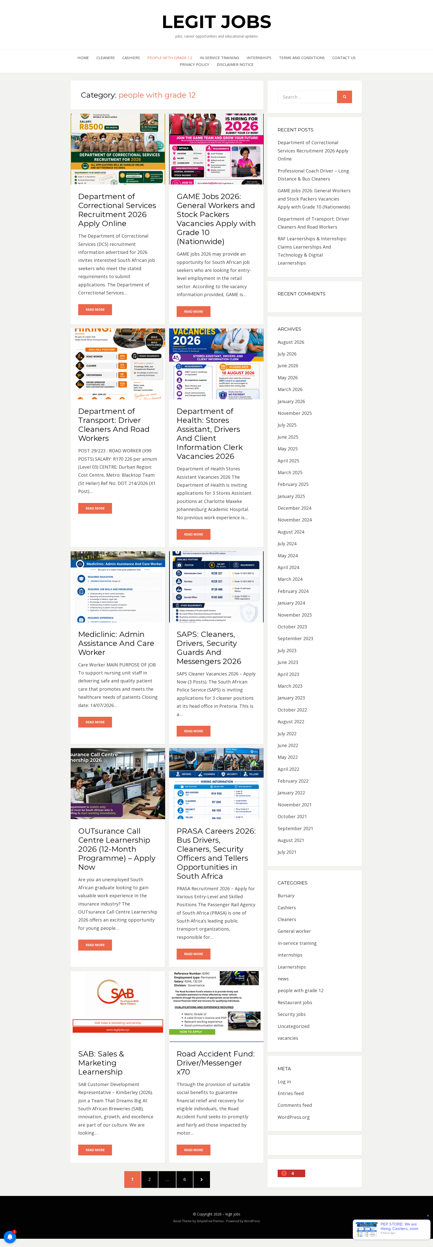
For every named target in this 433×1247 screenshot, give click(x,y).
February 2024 (293, 591)
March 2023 (290, 686)
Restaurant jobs (295, 1002)
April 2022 (288, 769)
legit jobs (216, 22)
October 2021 (292, 816)
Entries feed (291, 1093)
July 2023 (287, 650)
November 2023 (295, 615)
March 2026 (290, 389)
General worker (294, 931)
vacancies (288, 1038)
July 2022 (287, 734)
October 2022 (292, 710)
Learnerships (292, 967)
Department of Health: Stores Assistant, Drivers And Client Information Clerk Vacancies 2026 (210, 434)
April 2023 (288, 674)
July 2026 (287, 354)
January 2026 (291, 401)
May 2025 (288, 449)
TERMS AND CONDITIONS (302, 57)
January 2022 (291, 793)
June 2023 (288, 662)
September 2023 (295, 638)
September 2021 (295, 828)
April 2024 (288, 567)
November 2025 (295, 413)
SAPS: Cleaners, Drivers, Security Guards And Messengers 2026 (209, 648)
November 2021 (295, 805)
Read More (95, 309)
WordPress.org (294, 1117)
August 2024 (291, 532)
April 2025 (288, 461)
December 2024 (294, 508)
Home (83, 57)
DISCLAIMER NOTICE (235, 64)
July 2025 (287, 425)
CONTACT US (344, 57)
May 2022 (288, 757)
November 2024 (295, 520)
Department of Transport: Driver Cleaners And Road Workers (114, 425)
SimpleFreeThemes (210, 1221)
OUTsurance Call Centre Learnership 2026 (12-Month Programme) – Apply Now (116, 849)
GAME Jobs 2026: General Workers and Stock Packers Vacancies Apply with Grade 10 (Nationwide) (216, 219)
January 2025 (291, 496)
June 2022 (288, 745)
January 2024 (291, 603)
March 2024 (290, 579)
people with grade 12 (169, 57)
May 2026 (288, 378)
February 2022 (293, 781)
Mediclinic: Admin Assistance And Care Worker (116, 643)
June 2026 (288, 366)
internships (259, 57)
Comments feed (295, 1105)
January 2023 (291, 698)
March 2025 (290, 472)
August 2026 (291, 342)
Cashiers (131, 57)
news (283, 979)
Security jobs (292, 1014)
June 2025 (288, 437)
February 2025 (293, 484)
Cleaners (105, 57)
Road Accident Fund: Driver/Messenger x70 (216, 1063)
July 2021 (287, 852)
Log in (284, 1082)
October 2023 (292, 627)
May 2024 (288, 556)
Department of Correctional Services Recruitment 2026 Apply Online (117, 210)
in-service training (219, 57)
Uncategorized (293, 1026)
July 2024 (287, 544)
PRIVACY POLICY (194, 64)
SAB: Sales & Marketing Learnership (101, 1063)
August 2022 (291, 722)
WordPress (252, 1221)
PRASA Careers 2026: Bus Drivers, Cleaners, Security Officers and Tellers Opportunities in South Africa (216, 853)
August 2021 (291, 840)
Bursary (286, 896)
